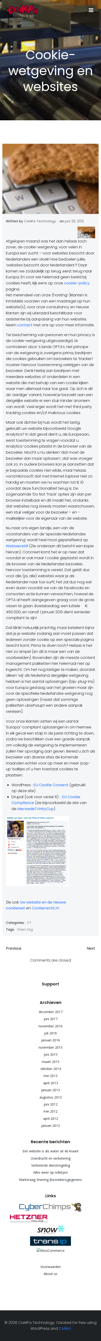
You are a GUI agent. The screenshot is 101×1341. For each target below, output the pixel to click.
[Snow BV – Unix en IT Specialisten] (50, 1229)
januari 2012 (50, 1125)
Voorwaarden (50, 1266)
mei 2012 (50, 1111)
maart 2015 (50, 1061)
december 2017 (50, 1012)
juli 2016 (50, 1033)
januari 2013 (50, 1090)
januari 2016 (50, 1040)
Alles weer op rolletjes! (50, 1172)
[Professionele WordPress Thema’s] (50, 1207)
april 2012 (50, 1118)
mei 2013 (50, 1075)
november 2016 (50, 1026)
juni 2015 (51, 1054)
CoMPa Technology (40, 221)
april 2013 (50, 1083)
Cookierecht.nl (45, 908)
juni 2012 (51, 1104)
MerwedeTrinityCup (35, 809)
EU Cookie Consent (50, 785)
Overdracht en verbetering (50, 1158)
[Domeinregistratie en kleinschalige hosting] (50, 1240)
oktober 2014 (50, 1068)
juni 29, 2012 (74, 221)
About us (50, 1273)
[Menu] (91, 10)
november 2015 (50, 1047)
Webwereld (16, 546)
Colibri (65, 1328)
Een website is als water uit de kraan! (50, 1151)
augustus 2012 (50, 1097)
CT (29, 923)
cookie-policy (76, 283)
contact (24, 325)
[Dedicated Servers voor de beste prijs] (50, 1218)
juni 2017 (51, 1019)
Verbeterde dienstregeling (50, 1165)
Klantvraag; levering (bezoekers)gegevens (50, 1179)
